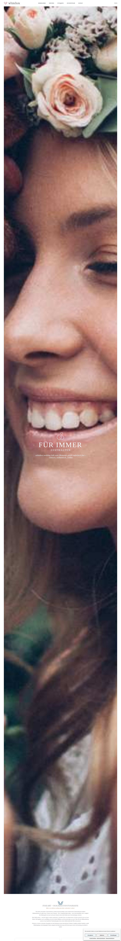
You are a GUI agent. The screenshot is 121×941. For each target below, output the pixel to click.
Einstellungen (113, 935)
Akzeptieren (90, 935)
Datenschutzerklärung (101, 938)
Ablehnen (102, 935)
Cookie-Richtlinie (92, 938)
